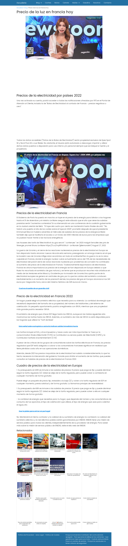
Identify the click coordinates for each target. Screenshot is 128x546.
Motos (56, 3)
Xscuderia (21, 2)
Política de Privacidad (26, 535)
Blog (38, 3)
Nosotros (96, 3)
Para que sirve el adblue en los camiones (89, 537)
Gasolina (86, 3)
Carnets (66, 3)
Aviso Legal (40, 535)
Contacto (107, 3)
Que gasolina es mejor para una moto (87, 538)
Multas (75, 3)
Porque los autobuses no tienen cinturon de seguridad (86, 542)
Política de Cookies (52, 535)
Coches (48, 3)
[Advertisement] (64, 75)
